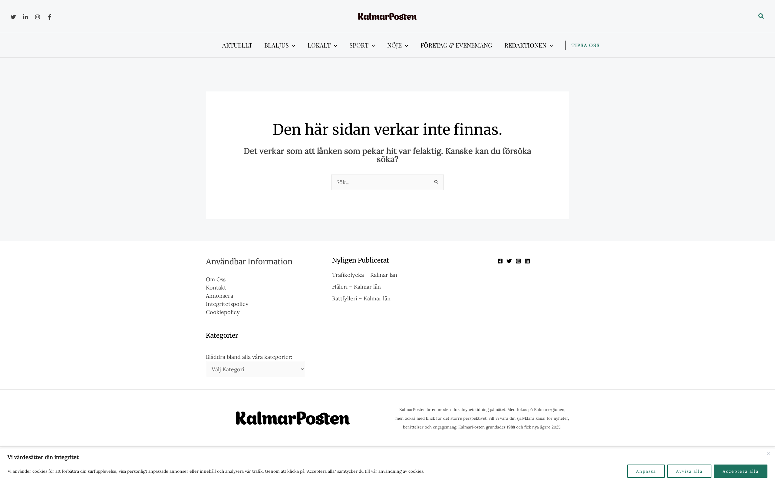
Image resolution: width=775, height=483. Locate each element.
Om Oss (216, 279)
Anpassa (646, 471)
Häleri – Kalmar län (356, 286)
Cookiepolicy (223, 312)
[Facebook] (49, 17)
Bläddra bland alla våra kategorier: (249, 356)
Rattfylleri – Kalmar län (361, 298)
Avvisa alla (689, 471)
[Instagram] (37, 17)
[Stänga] (768, 453)
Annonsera (219, 295)
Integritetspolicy (227, 303)
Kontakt (216, 287)
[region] (387, 465)
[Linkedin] (25, 17)
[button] (761, 16)
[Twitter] (13, 17)
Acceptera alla (741, 471)
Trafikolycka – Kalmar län (364, 274)
